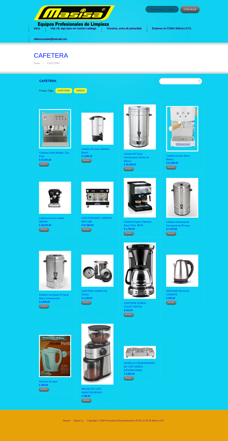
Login (170, 9)
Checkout (190, 9)
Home (37, 63)
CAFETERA (53, 63)
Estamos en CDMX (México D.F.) (171, 28)
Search (66, 420)
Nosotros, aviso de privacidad (124, 28)
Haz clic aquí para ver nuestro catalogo (73, 28)
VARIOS (80, 90)
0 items (160, 9)
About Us (78, 420)
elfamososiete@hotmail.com (50, 38)
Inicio (37, 28)
